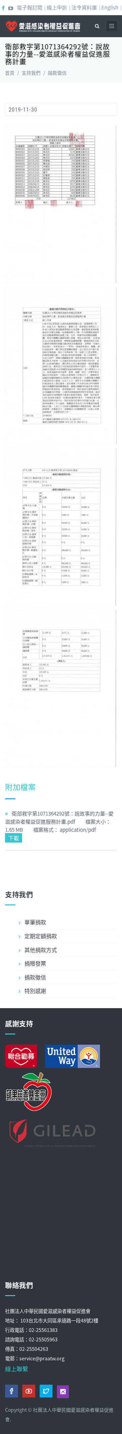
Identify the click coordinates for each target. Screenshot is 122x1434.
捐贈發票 (35, 963)
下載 (13, 838)
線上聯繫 (16, 1368)
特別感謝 (35, 991)
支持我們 (31, 72)
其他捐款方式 (40, 950)
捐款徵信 (57, 72)
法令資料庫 (84, 7)
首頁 (10, 72)
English (109, 7)
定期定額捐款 (40, 936)
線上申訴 (57, 7)
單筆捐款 (35, 922)
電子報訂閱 (29, 7)
